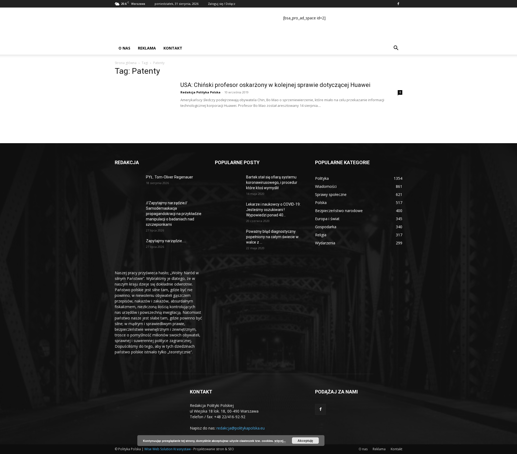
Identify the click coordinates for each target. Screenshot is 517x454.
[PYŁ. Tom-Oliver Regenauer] (128, 183)
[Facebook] (398, 4)
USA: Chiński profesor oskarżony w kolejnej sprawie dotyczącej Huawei (275, 85)
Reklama (147, 48)
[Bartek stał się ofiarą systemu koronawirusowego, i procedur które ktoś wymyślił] (228, 183)
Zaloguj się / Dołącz (221, 4)
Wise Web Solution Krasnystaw (167, 449)
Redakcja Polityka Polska (200, 92)
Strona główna (126, 63)
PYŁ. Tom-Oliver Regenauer (169, 177)
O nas (124, 48)
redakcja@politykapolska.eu (240, 428)
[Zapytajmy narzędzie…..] (128, 247)
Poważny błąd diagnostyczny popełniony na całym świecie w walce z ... (272, 236)
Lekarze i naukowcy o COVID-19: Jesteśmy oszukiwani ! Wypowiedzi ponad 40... (273, 209)
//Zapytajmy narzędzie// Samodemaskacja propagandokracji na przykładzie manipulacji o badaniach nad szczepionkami (173, 214)
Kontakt (172, 48)
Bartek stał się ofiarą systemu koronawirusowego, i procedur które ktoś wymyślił (271, 182)
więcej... (280, 441)
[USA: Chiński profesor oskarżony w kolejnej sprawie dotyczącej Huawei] (144, 101)
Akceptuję (305, 440)
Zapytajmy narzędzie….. (166, 241)
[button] (395, 48)
